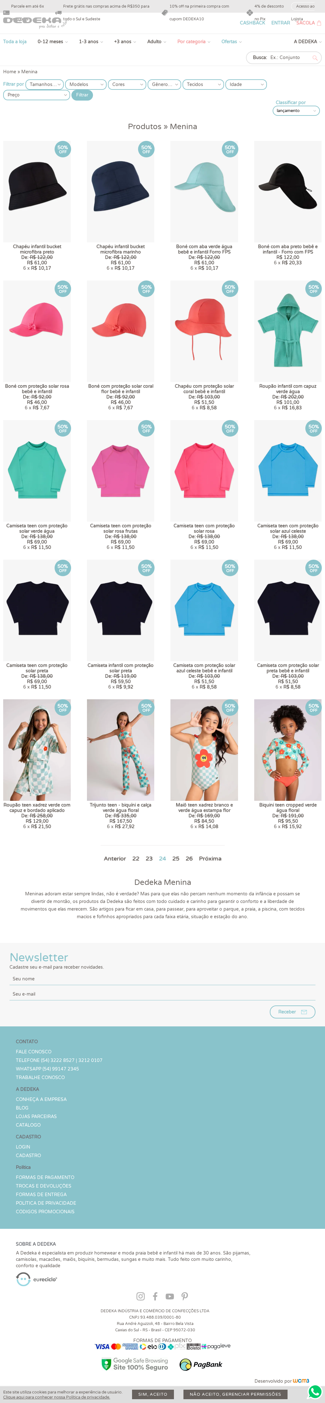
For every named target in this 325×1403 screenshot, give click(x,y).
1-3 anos (88, 41)
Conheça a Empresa (41, 1099)
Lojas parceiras (36, 1116)
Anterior (115, 858)
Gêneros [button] (161, 84)
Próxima (210, 858)
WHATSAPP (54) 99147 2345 (47, 1069)
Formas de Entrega (41, 1194)
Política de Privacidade (46, 1203)
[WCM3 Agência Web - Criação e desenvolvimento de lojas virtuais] (301, 1381)
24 (162, 858)
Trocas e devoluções (43, 1186)
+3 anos (122, 41)
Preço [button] (14, 95)
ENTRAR (280, 23)
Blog (22, 1108)
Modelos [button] (79, 84)
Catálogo (28, 1125)
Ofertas (229, 41)
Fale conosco (33, 1052)
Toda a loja (15, 41)
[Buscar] (315, 58)
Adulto (154, 41)
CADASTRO (28, 1155)
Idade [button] (236, 84)
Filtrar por (13, 84)
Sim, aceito (153, 1394)
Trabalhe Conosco (40, 1077)
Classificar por (291, 102)
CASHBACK (252, 23)
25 (175, 858)
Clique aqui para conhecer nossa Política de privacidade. (56, 1397)
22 (135, 858)
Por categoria (191, 41)
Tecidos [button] (195, 84)
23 (149, 858)
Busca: (260, 57)
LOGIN (23, 1147)
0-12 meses (50, 41)
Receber (287, 1012)
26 (189, 858)
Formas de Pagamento (45, 1177)
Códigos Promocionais (45, 1212)
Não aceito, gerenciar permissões (235, 1394)
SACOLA (305, 23)
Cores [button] (118, 84)
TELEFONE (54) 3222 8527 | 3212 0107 (59, 1060)
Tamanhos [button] (41, 84)
